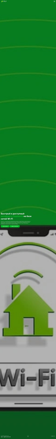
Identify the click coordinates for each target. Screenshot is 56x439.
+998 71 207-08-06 (7, 436)
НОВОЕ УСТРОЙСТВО (14, 226)
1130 (2, 436)
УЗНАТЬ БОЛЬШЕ (5, 226)
